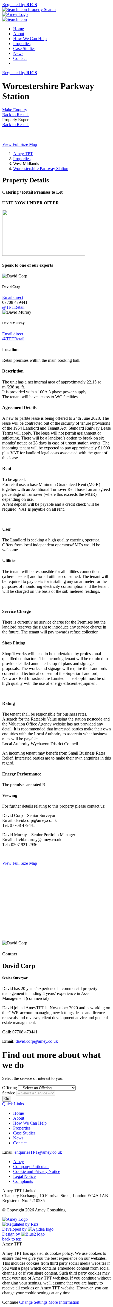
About (18, 33)
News (18, 53)
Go (6, 1099)
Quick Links (13, 1104)
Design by (11, 1234)
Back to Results (15, 114)
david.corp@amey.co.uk (37, 1041)
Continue (10, 1302)
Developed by (15, 1229)
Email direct (12, 297)
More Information (64, 1302)
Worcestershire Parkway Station (40, 168)
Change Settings (33, 1302)
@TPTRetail (13, 307)
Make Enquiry (14, 109)
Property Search (41, 9)
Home (18, 28)
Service (8, 1093)
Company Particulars (31, 1166)
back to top (11, 1239)
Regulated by (19, 4)
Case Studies (24, 48)
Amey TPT (23, 153)
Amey (18, 1161)
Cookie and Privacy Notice (36, 1171)
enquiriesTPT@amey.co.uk (38, 1152)
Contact (20, 58)
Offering (9, 1087)
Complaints (23, 1181)
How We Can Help (30, 38)
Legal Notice (24, 1176)
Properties (21, 43)
